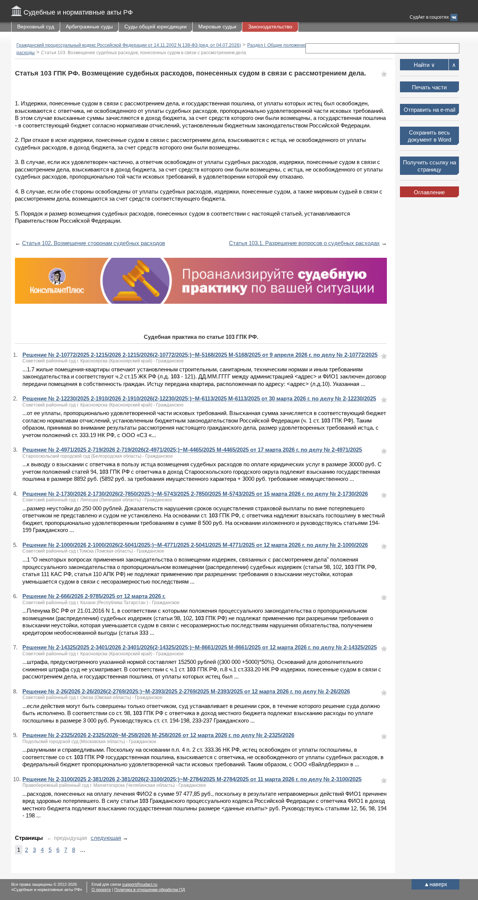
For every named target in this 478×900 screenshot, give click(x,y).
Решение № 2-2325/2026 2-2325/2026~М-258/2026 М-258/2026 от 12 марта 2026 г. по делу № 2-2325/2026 (158, 735)
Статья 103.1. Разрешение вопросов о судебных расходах (304, 243)
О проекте (101, 889)
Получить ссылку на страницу (429, 166)
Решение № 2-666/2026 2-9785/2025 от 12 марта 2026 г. (93, 596)
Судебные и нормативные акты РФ (78, 12)
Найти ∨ (424, 65)
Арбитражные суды (89, 27)
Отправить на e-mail (429, 109)
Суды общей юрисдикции (155, 27)
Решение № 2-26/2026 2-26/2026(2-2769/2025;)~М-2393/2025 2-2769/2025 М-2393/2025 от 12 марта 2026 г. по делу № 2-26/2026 (186, 691)
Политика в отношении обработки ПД (149, 889)
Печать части (429, 87)
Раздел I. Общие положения (277, 45)
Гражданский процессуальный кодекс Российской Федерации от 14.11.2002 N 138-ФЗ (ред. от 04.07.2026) (128, 45)
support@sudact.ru (139, 884)
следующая (106, 838)
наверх (435, 884)
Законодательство (270, 27)
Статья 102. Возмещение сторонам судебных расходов (93, 243)
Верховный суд (35, 27)
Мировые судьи (217, 27)
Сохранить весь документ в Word (429, 136)
